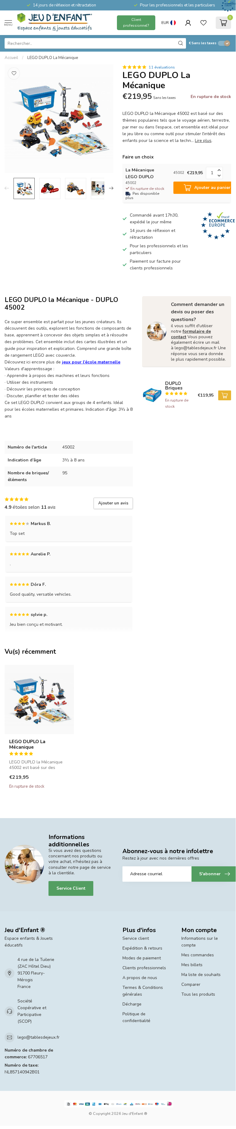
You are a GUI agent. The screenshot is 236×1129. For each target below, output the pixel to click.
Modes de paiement (141, 958)
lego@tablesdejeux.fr (38, 1037)
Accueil (11, 58)
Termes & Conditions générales (142, 991)
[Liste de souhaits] (203, 23)
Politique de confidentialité (136, 1017)
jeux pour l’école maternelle (91, 362)
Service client (135, 938)
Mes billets (192, 965)
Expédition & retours (142, 948)
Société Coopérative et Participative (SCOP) (31, 1011)
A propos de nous (139, 978)
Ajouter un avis (113, 503)
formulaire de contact (191, 334)
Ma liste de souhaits (201, 975)
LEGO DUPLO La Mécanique (52, 58)
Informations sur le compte (199, 941)
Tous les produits (198, 994)
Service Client (70, 888)
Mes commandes (197, 955)
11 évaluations (162, 67)
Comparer (190, 984)
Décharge (131, 1004)
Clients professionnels (144, 968)
